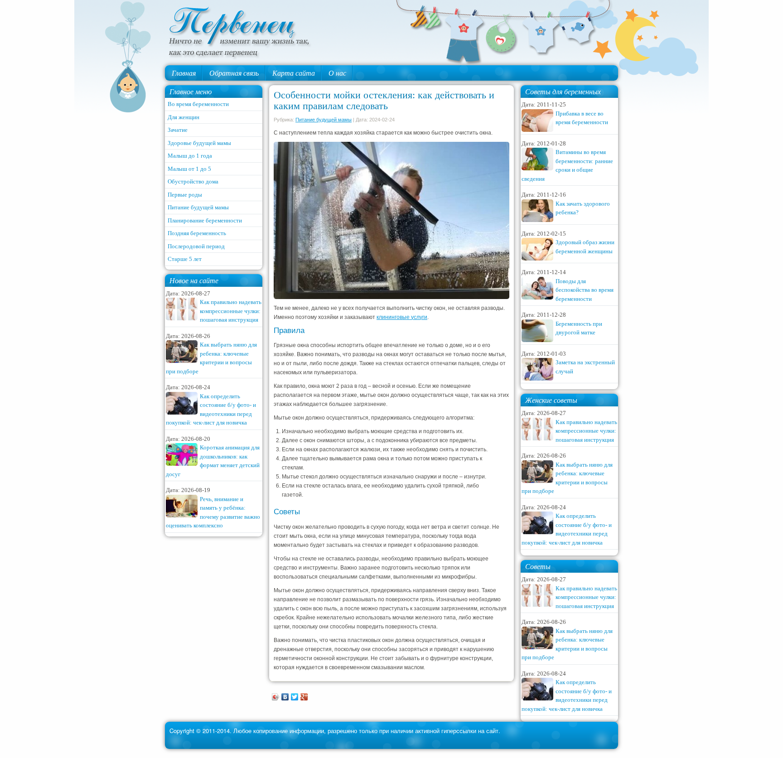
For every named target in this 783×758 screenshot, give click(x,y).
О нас (337, 72)
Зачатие (178, 129)
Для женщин (183, 117)
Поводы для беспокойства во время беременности (585, 290)
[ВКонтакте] (285, 697)
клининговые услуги (402, 317)
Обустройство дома (193, 181)
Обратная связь (234, 72)
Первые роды (185, 194)
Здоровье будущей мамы (199, 143)
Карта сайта (293, 72)
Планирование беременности (205, 220)
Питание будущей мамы (198, 207)
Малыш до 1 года (190, 155)
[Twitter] (295, 697)
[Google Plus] (304, 697)
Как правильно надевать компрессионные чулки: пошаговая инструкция (230, 311)
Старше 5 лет (185, 259)
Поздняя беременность (197, 233)
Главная (184, 72)
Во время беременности (198, 104)
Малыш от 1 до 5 (189, 168)
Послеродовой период (196, 246)
